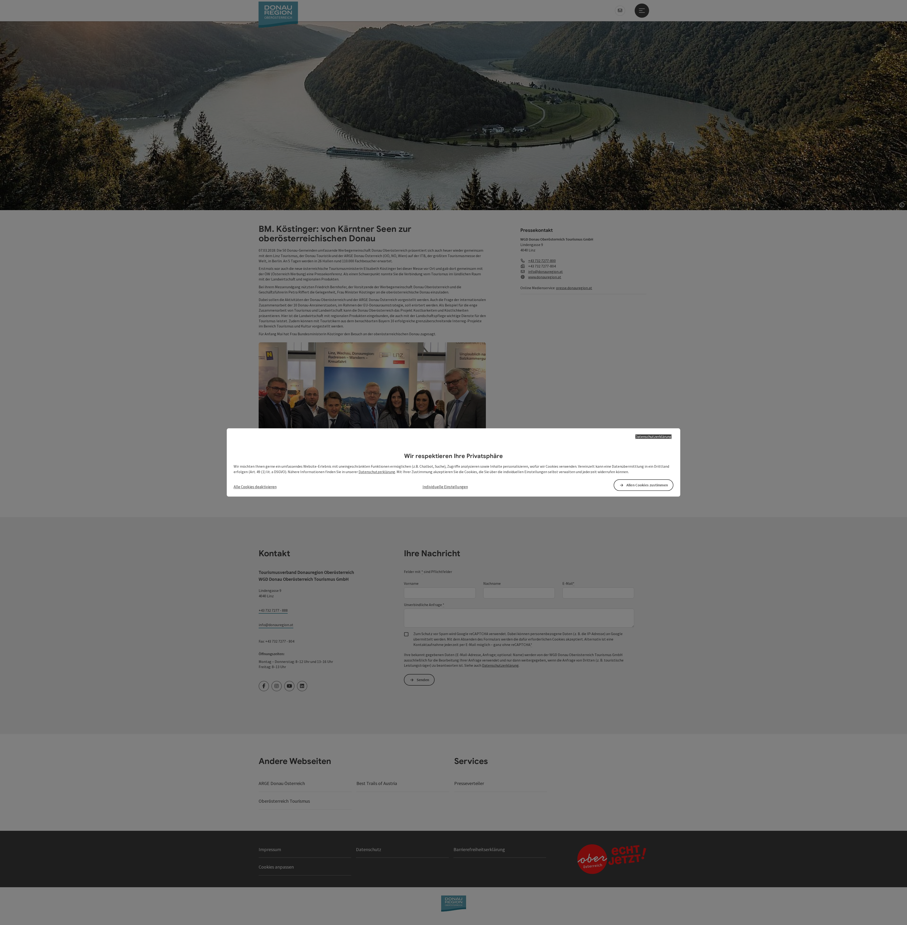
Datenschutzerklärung (653, 436)
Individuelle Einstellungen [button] (445, 486)
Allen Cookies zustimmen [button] (647, 485)
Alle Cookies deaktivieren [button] (255, 486)
